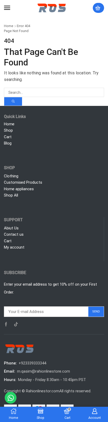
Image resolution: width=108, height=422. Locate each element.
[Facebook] (6, 324)
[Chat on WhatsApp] (11, 398)
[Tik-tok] (16, 324)
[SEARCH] (13, 101)
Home (8, 26)
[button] (7, 8)
